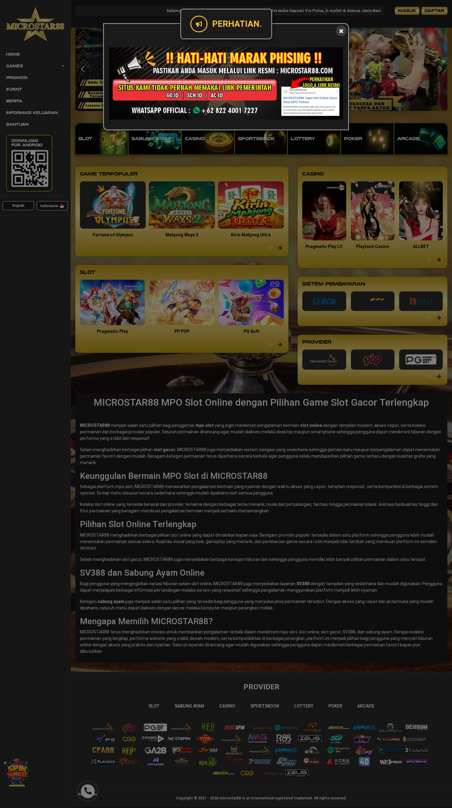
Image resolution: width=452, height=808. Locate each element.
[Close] (341, 31)
